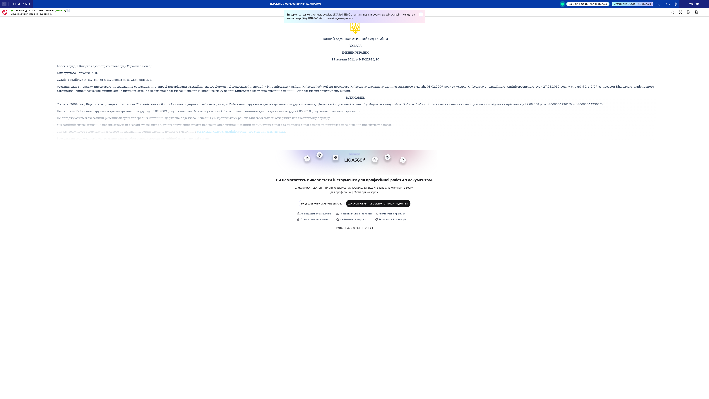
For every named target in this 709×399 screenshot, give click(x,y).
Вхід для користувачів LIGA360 (321, 203)
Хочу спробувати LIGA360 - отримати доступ (378, 203)
